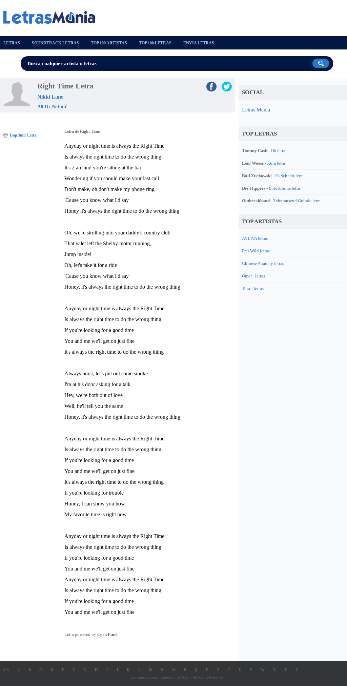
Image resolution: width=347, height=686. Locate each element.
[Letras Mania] (52, 17)
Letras (11, 43)
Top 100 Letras (155, 43)
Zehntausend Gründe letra (297, 200)
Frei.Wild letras (256, 250)
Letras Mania (256, 109)
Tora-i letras (253, 288)
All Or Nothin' (52, 106)
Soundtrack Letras (55, 43)
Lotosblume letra (284, 188)
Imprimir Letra (23, 135)
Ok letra (278, 150)
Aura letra (276, 163)
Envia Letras (198, 43)
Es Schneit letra (289, 175)
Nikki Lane (50, 97)
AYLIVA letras (255, 238)
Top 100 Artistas (109, 43)
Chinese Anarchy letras (263, 263)
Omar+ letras (253, 275)
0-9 (6, 670)
